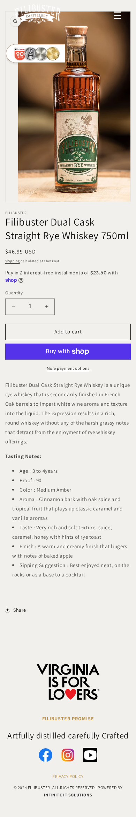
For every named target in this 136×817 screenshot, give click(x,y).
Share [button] (19, 610)
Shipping (12, 261)
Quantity (14, 293)
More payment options (68, 368)
